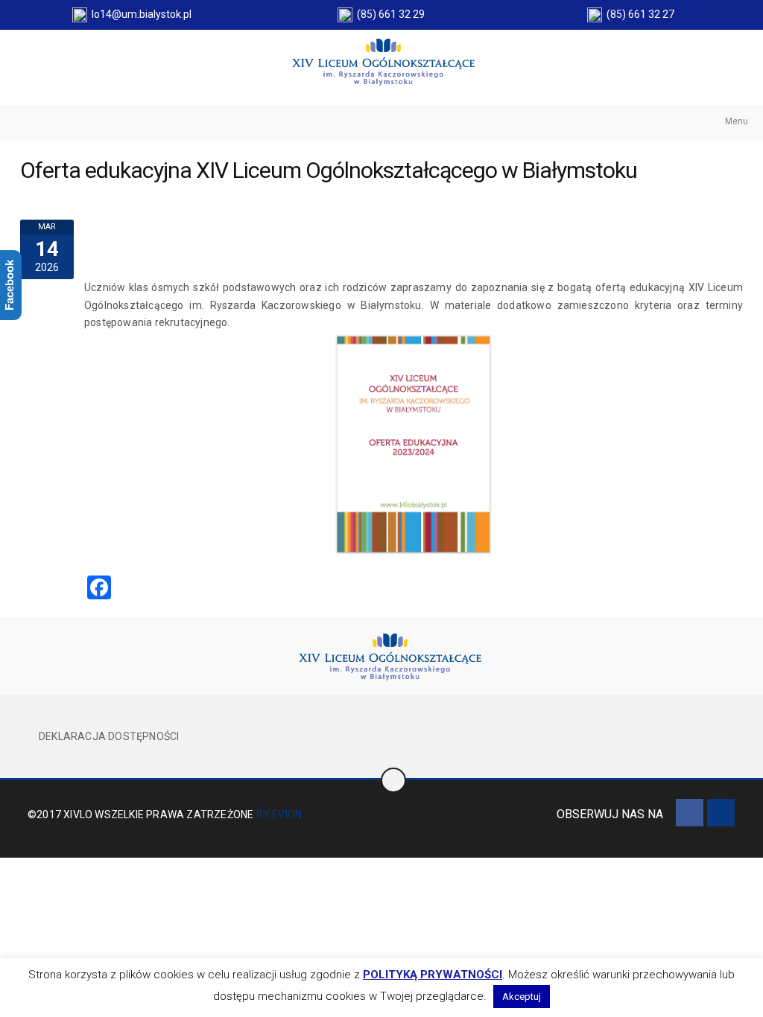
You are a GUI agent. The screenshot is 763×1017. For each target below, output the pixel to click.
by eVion (279, 814)
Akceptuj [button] (521, 996)
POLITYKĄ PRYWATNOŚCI (432, 974)
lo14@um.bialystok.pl (139, 14)
